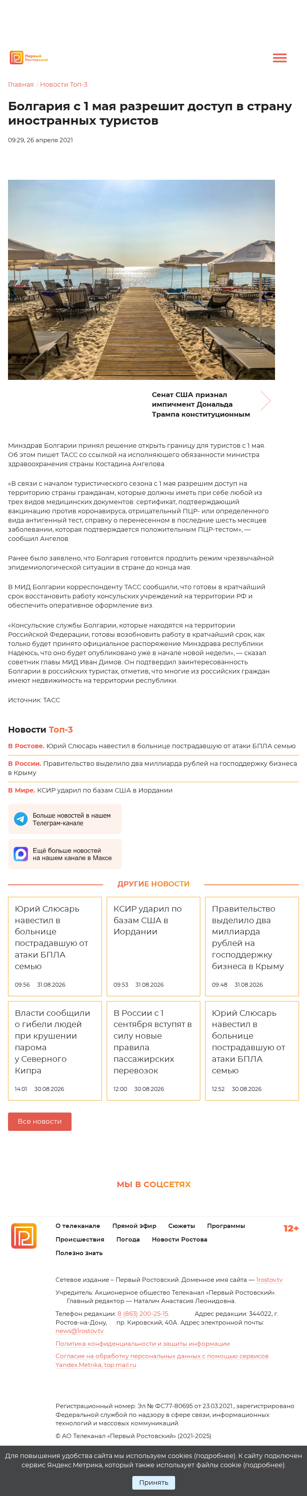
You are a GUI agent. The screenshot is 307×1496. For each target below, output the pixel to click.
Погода (128, 1240)
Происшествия (80, 1240)
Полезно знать (79, 1253)
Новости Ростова (179, 1240)
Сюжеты (181, 1226)
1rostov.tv (269, 1280)
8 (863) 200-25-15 (143, 1314)
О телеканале (78, 1226)
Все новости (40, 1121)
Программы (226, 1226)
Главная (21, 84)
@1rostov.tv (80, 1331)
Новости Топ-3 (64, 84)
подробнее (214, 1456)
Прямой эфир (134, 1226)
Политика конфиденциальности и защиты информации (143, 1344)
